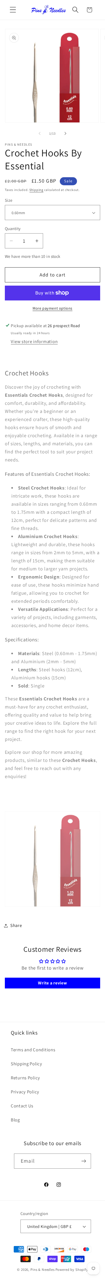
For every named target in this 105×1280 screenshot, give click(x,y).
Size (9, 200)
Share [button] (16, 925)
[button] (13, 10)
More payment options (52, 308)
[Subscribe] (83, 1161)
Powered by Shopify (71, 1269)
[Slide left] (40, 133)
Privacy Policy (25, 1092)
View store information (34, 341)
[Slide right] (65, 133)
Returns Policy (25, 1078)
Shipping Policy (26, 1064)
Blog (15, 1120)
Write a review (52, 983)
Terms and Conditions (33, 1050)
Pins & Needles (42, 1269)
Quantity (13, 228)
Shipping (36, 190)
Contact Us (22, 1106)
